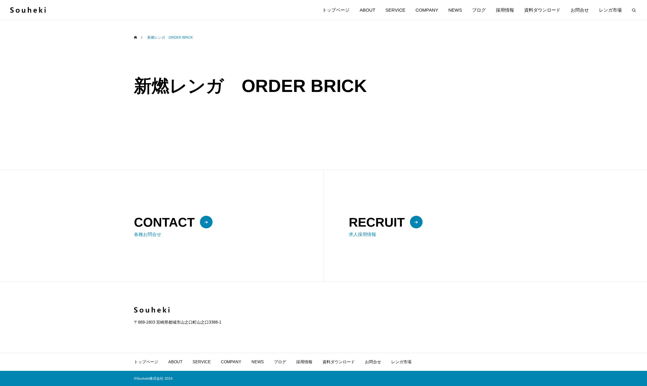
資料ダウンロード (542, 10)
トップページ (336, 10)
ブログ (479, 10)
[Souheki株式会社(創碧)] (28, 10)
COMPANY (426, 10)
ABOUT (367, 10)
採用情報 (505, 10)
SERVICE (395, 10)
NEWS (455, 10)
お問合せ (580, 10)
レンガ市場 (610, 10)
